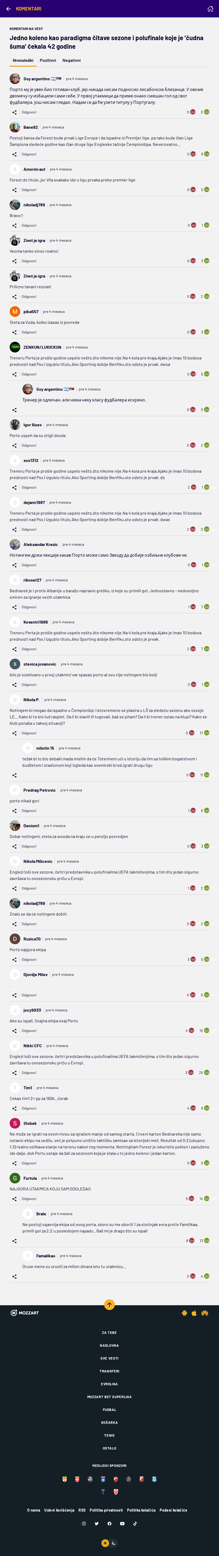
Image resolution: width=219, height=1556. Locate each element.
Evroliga (109, 1384)
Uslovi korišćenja (59, 1510)
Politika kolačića (141, 1510)
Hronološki (23, 60)
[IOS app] (194, 1313)
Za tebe (109, 1332)
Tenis (109, 1435)
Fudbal (109, 1409)
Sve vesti (109, 1358)
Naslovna (109, 1345)
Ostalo (109, 1448)
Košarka (109, 1422)
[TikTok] (135, 1523)
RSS (82, 1510)
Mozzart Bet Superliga (109, 1397)
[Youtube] (122, 1523)
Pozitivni (48, 60)
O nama (33, 1510)
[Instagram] (84, 1523)
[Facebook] (109, 1523)
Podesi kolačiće (173, 1510)
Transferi (109, 1371)
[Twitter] (96, 1523)
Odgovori (29, 112)
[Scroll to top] (109, 1304)
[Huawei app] (204, 1313)
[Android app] (184, 1313)
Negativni (71, 60)
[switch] (109, 1543)
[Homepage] (210, 8)
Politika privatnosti (106, 1510)
